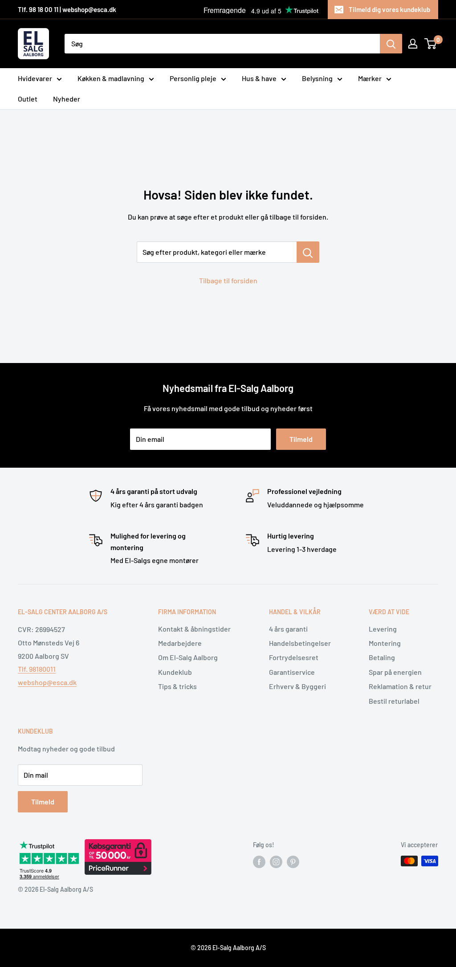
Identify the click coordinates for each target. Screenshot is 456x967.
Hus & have (259, 78)
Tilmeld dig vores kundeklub (389, 9)
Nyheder (66, 98)
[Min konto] (412, 44)
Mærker (370, 78)
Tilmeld (301, 439)
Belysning (317, 78)
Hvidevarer (35, 78)
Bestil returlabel (394, 701)
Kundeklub (175, 672)
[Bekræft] (391, 43)
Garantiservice (292, 672)
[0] (430, 43)
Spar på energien (395, 672)
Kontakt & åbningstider (194, 628)
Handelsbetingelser (300, 643)
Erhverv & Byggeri (297, 686)
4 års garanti (288, 628)
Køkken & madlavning (110, 78)
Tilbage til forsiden (228, 280)
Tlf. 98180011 (37, 669)
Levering (383, 628)
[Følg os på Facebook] (259, 862)
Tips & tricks (177, 686)
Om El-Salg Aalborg (188, 657)
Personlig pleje (193, 78)
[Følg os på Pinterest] (293, 862)
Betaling (382, 657)
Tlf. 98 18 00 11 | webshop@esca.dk (67, 9)
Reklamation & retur (400, 686)
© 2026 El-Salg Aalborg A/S (228, 947)
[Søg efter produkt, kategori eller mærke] (308, 252)
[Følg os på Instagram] (276, 862)
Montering (385, 643)
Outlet (27, 98)
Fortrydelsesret (293, 657)
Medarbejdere (180, 643)
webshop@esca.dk (47, 682)
